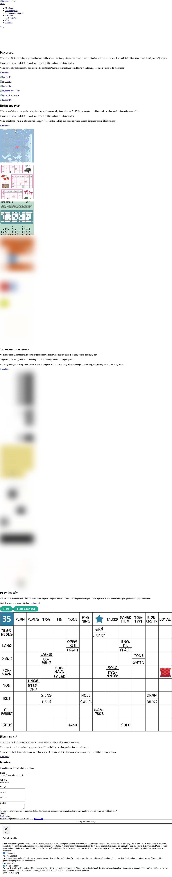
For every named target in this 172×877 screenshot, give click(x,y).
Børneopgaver (11, 10)
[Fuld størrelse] (5, 100)
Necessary (10, 853)
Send (3, 814)
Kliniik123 (38, 818)
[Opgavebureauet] (8, 1)
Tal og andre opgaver (14, 13)
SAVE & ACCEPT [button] (11, 873)
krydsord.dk (35, 603)
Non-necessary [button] (9, 863)
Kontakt (8, 23)
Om (7, 20)
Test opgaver (10, 18)
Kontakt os (4, 72)
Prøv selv (9, 15)
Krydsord (9, 8)
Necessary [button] (7, 851)
